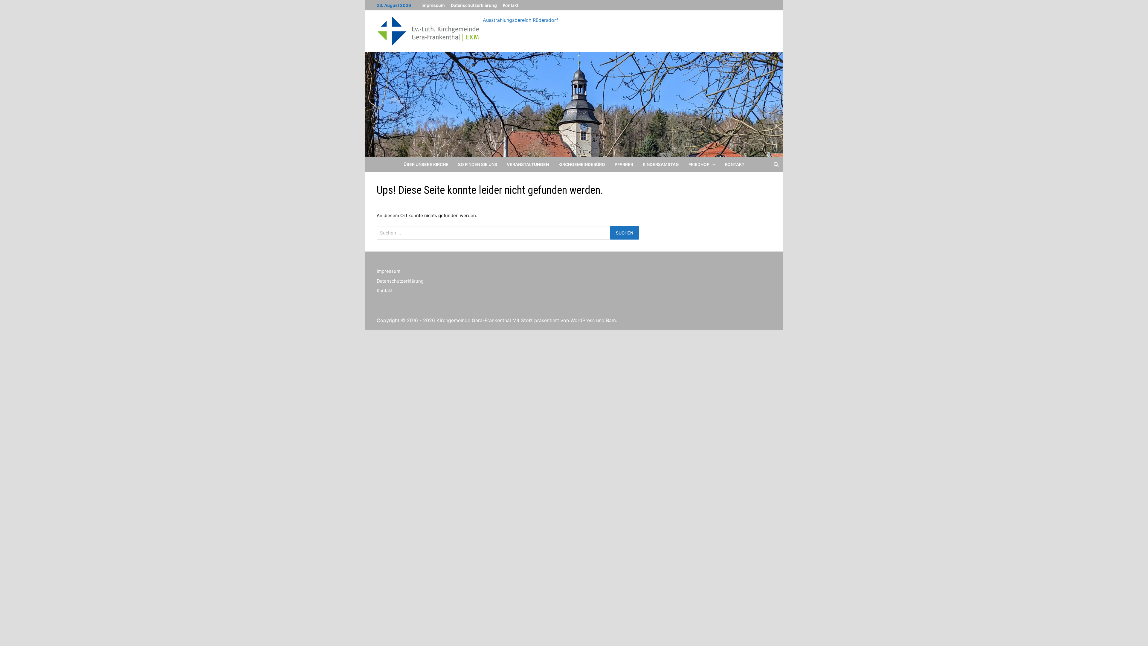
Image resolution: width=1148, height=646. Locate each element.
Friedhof (699, 164)
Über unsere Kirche (426, 164)
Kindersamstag (661, 164)
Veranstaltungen (528, 164)
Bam (611, 320)
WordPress (582, 320)
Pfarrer (624, 164)
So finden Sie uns (477, 164)
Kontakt (510, 5)
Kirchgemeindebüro (581, 164)
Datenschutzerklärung (474, 5)
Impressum (433, 5)
